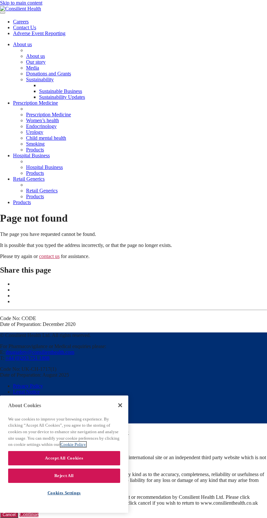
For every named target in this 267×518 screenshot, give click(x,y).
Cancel (9, 514)
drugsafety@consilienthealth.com (40, 352)
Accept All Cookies (64, 458)
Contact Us (24, 27)
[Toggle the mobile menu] (2, 13)
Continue (29, 514)
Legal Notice (26, 392)
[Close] (120, 405)
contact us (49, 256)
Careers (21, 21)
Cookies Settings (64, 492)
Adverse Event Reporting (39, 33)
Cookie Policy (73, 444)
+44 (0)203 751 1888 (27, 358)
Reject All (64, 475)
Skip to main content (21, 3)
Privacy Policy (28, 386)
